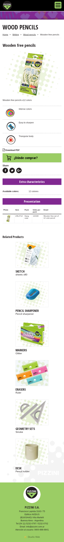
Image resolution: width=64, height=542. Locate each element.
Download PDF (12, 150)
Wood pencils (29, 35)
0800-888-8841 (41, 530)
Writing (15, 35)
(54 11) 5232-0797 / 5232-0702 (33, 523)
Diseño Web (34, 537)
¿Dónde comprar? (26, 157)
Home (5, 35)
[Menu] (58, 5)
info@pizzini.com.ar (35, 526)
